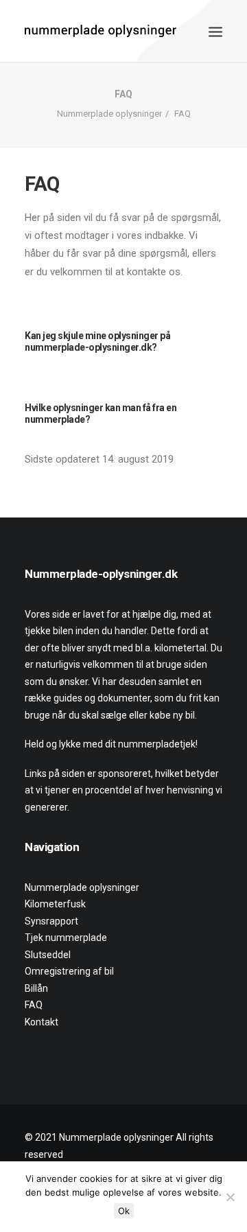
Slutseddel (48, 954)
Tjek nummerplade (66, 937)
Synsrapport (51, 921)
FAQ (34, 1004)
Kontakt (41, 1021)
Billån (36, 988)
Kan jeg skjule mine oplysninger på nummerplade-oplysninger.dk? (97, 341)
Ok (124, 1210)
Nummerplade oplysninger (109, 113)
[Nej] (230, 1197)
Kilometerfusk (55, 903)
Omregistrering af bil (69, 971)
